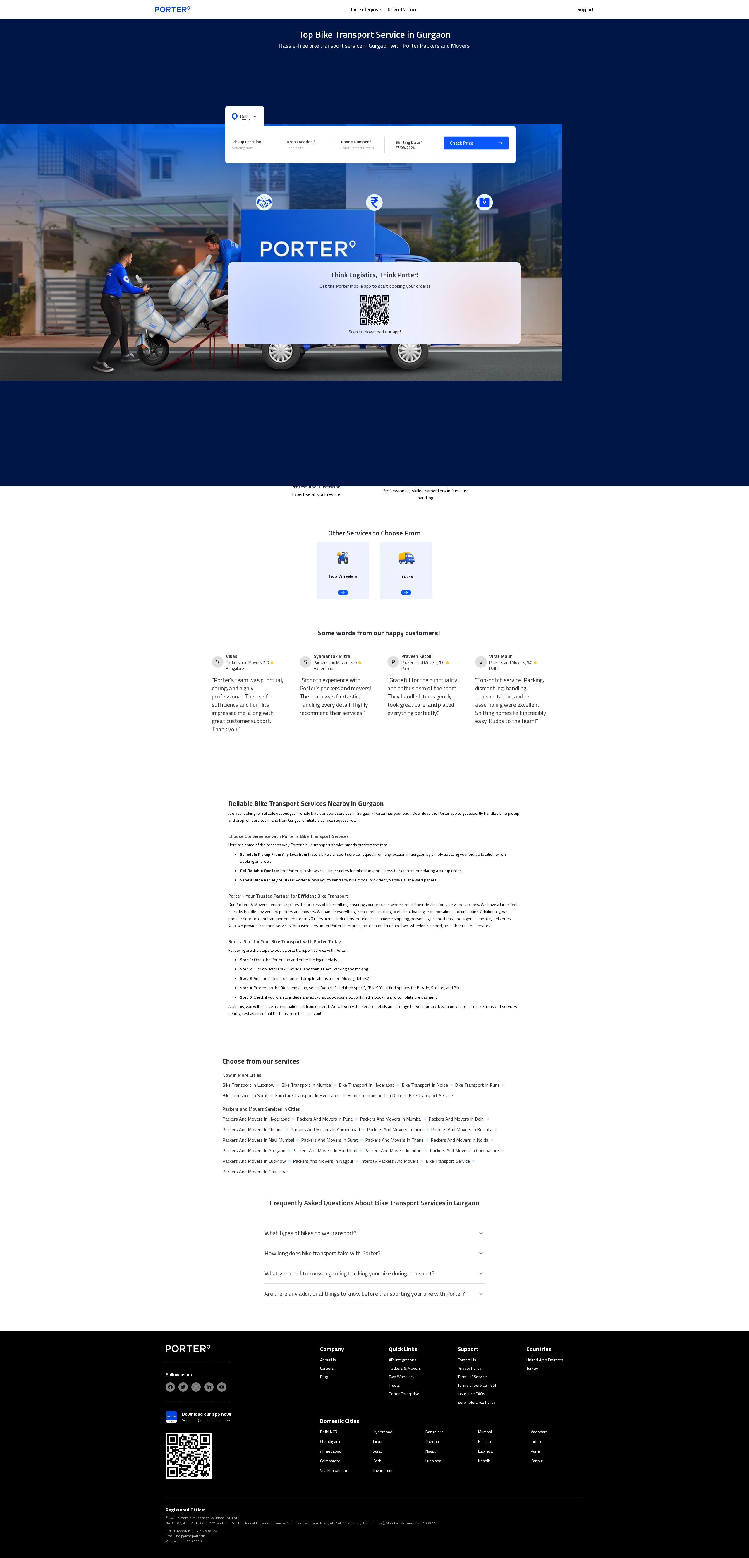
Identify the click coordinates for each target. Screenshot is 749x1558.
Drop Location (300, 141)
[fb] (170, 1387)
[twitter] (183, 1387)
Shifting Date (408, 142)
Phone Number (355, 141)
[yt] (221, 1387)
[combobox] (249, 147)
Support (586, 9)
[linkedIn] (209, 1387)
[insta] (196, 1387)
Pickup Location (246, 141)
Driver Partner (402, 9)
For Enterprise (366, 9)
